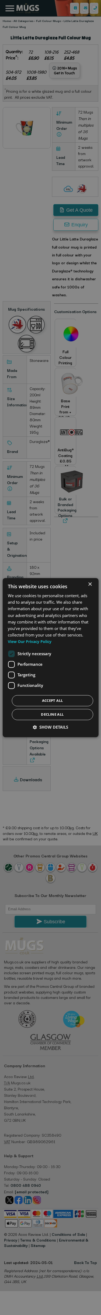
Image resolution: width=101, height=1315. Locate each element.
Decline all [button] (52, 714)
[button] (50, 727)
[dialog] (50, 657)
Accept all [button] (52, 700)
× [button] (90, 584)
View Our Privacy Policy (29, 641)
